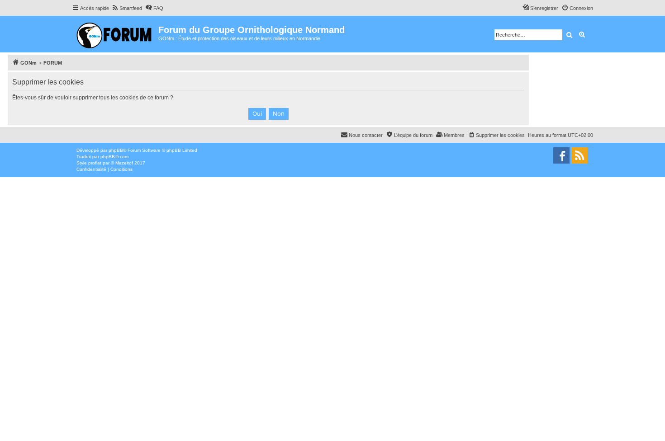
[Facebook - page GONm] (561, 155)
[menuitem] (126, 8)
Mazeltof (124, 162)
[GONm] (115, 34)
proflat (94, 162)
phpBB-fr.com (114, 156)
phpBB (116, 150)
